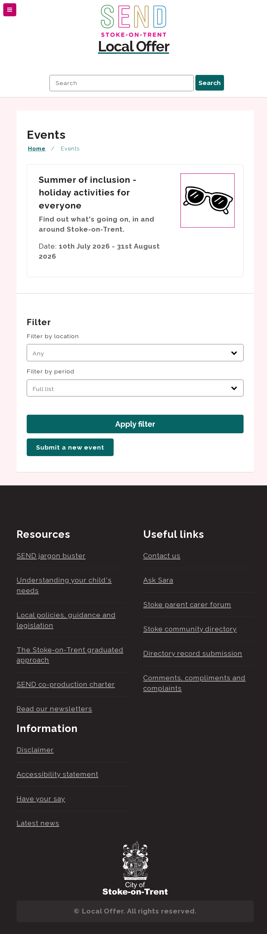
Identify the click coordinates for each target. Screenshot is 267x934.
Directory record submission (192, 653)
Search (210, 83)
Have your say (41, 799)
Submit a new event (70, 447)
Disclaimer (35, 750)
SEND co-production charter (66, 684)
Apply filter (135, 424)
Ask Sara (158, 580)
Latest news (38, 823)
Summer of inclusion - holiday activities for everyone (88, 192)
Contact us (161, 556)
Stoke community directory (190, 629)
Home (37, 148)
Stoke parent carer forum (187, 604)
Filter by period (50, 371)
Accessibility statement (57, 774)
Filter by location (53, 336)
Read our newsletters (54, 709)
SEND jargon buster (51, 556)
